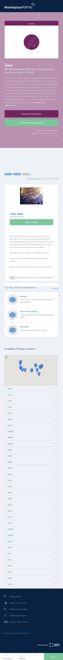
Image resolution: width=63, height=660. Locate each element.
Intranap (23, 296)
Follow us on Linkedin (18, 609)
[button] (37, 370)
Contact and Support (18, 615)
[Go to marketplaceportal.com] (20, 6)
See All (55, 288)
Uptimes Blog (15, 596)
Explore (22, 658)
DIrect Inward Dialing (29, 311)
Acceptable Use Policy (20, 633)
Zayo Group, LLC (34, 178)
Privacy (6, 633)
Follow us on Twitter (17, 603)
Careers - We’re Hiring (18, 622)
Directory (7, 658)
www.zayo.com (39, 102)
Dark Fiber (24, 326)
